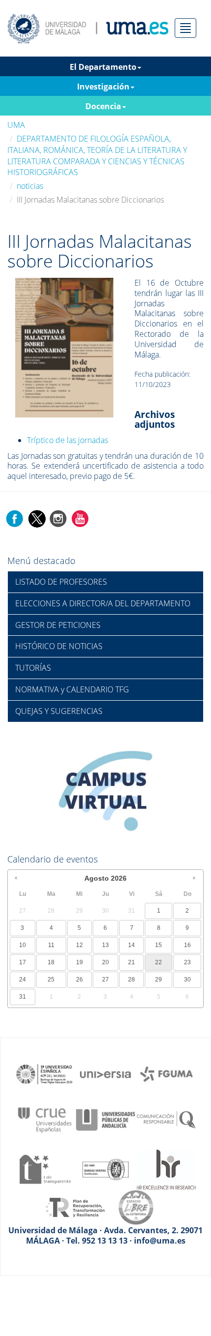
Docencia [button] (103, 106)
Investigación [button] (103, 86)
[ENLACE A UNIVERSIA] (105, 1073)
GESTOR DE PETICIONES (58, 625)
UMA (16, 124)
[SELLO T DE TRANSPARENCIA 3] (44, 1168)
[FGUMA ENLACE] (166, 1073)
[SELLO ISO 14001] (105, 1168)
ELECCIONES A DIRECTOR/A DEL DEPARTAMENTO (102, 603)
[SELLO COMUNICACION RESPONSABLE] (166, 1119)
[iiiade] (64, 346)
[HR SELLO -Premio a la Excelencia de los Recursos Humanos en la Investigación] (166, 1168)
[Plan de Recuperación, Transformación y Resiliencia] (75, 1206)
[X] (36, 517)
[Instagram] (58, 517)
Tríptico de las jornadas (67, 440)
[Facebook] (15, 517)
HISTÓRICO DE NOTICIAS (59, 646)
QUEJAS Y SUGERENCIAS (59, 711)
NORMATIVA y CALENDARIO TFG (72, 689)
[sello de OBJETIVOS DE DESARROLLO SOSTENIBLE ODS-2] (44, 1073)
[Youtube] (80, 517)
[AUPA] (105, 1119)
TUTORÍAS (33, 667)
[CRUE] (44, 1119)
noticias (30, 185)
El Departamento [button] (103, 66)
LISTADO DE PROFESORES (61, 581)
